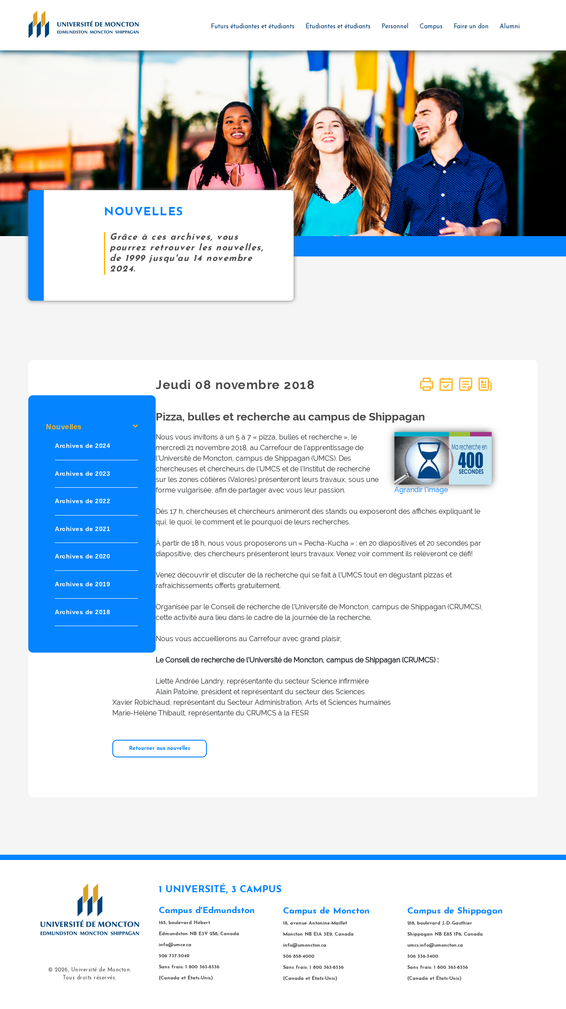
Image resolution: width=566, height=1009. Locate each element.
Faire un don (471, 26)
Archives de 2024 (82, 445)
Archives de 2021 (82, 528)
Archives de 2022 (82, 500)
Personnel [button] (395, 26)
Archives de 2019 (82, 584)
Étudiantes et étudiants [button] (338, 26)
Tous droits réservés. (89, 978)
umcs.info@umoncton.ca (435, 945)
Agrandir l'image (421, 489)
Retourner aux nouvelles (159, 748)
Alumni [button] (510, 26)
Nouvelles (64, 427)
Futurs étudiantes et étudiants (252, 26)
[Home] (83, 24)
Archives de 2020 (82, 556)
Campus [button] (431, 26)
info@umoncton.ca (304, 945)
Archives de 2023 (82, 473)
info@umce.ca (175, 945)
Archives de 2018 (82, 611)
